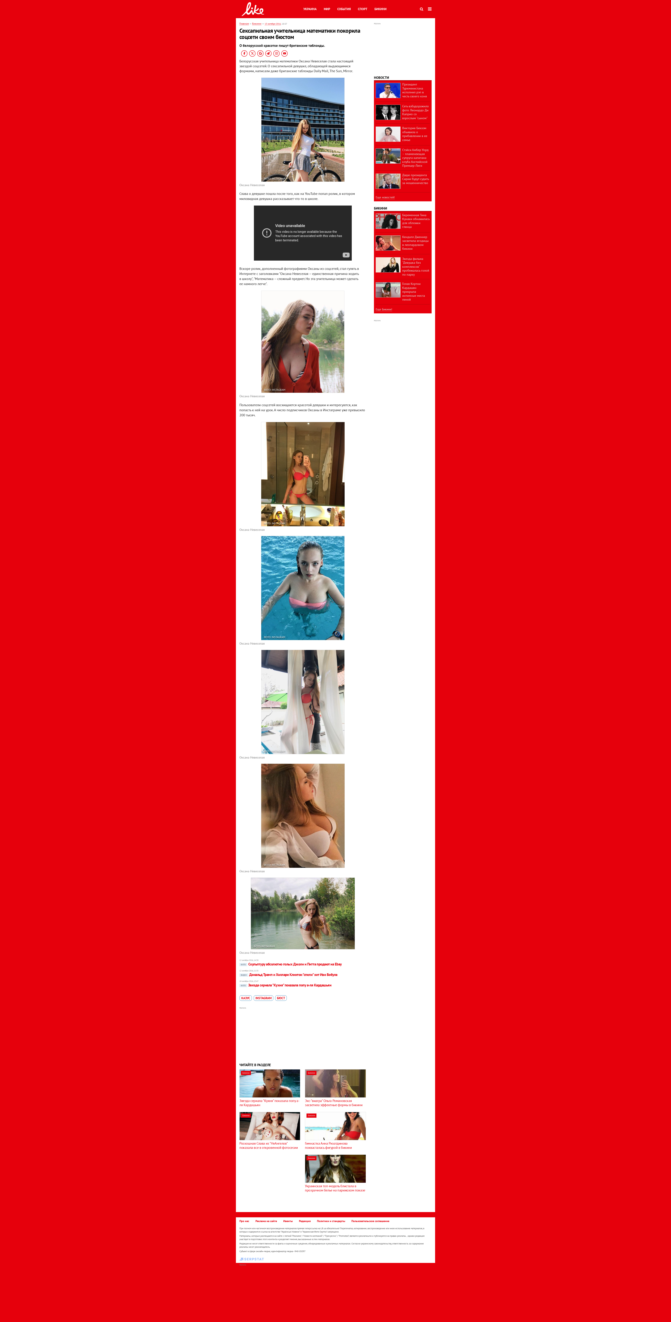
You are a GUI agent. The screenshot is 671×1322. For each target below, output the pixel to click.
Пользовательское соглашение (370, 1221)
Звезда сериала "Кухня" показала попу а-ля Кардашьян (286, 985)
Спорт (362, 9)
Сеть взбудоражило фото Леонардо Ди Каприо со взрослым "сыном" (415, 112)
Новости (381, 77)
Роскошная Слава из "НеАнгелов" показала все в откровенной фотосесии (268, 1145)
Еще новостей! (385, 197)
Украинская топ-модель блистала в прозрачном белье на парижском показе (335, 1188)
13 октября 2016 (273, 23)
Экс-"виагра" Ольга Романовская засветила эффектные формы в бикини (333, 1102)
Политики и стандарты (331, 1221)
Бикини (380, 9)
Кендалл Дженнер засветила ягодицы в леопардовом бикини (415, 243)
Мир (327, 9)
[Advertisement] (302, 1034)
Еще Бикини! (384, 309)
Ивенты (288, 1221)
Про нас (244, 1221)
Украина (310, 9)
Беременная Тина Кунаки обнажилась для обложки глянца (416, 221)
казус (245, 998)
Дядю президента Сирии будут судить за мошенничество (415, 179)
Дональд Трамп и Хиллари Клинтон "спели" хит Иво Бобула (289, 974)
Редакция (305, 1221)
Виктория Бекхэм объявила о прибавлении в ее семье (414, 134)
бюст (281, 998)
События (344, 9)
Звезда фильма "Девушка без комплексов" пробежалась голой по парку (415, 266)
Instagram (263, 998)
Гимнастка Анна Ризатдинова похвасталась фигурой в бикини (328, 1145)
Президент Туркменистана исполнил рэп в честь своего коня (414, 90)
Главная (244, 23)
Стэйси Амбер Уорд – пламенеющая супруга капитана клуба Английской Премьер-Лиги (415, 158)
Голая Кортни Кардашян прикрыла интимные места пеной (413, 291)
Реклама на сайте (266, 1221)
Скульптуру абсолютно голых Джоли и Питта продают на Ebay (291, 964)
